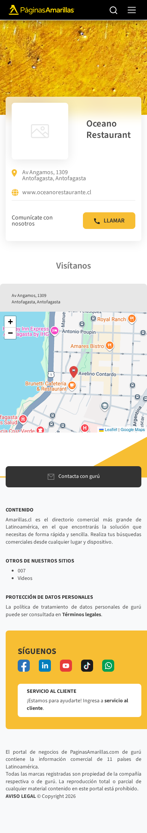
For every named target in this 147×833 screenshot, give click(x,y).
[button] (73, 372)
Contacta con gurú (79, 476)
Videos (25, 578)
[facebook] (24, 666)
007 (22, 571)
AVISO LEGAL (21, 796)
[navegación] (131, 10)
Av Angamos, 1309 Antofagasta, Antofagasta (54, 175)
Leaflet (110, 429)
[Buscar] (113, 10)
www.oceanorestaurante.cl (56, 192)
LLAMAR (114, 220)
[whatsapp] (108, 666)
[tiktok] (87, 666)
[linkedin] (45, 666)
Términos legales (81, 614)
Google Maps (133, 429)
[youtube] (66, 666)
